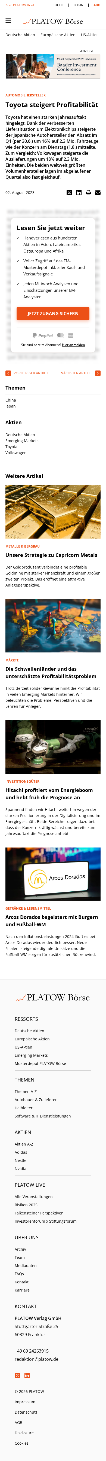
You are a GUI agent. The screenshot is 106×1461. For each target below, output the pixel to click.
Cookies (22, 1443)
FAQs (19, 1273)
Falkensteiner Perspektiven (39, 1213)
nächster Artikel (76, 372)
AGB (18, 1422)
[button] (69, 192)
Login (78, 5)
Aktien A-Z (24, 1144)
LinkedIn (27, 1375)
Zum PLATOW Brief (19, 5)
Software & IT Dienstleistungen (43, 1116)
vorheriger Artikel (31, 372)
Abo (97, 5)
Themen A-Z (26, 1091)
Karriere (22, 1290)
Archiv (20, 1249)
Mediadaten (26, 1265)
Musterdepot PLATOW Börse (40, 1063)
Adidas (21, 1152)
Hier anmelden (73, 344)
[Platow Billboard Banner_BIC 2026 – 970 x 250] (53, 66)
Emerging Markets (31, 1055)
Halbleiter (24, 1107)
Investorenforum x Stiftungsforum (46, 1221)
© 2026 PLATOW (29, 1391)
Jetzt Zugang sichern (53, 314)
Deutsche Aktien (20, 34)
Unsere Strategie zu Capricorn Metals (51, 555)
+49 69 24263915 (32, 1351)
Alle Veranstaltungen (34, 1196)
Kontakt (22, 1281)
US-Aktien (90, 34)
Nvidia (20, 1168)
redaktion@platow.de (36, 1359)
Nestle (20, 1160)
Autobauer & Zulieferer (36, 1099)
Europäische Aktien (58, 34)
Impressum (25, 1401)
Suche (58, 5)
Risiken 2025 (26, 1204)
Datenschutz (26, 1412)
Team (20, 1257)
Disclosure (24, 1432)
